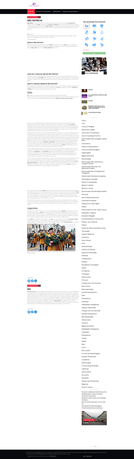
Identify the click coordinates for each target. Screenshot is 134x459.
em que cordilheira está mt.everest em (94, 392)
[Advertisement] (53, 60)
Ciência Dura (86, 277)
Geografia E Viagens (89, 213)
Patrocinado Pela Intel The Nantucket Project (91, 167)
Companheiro (56, 11)
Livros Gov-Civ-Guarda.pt (90, 133)
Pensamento (86, 298)
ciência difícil (86, 372)
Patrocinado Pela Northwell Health (94, 191)
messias (90, 89)
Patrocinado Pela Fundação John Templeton (93, 172)
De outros (85, 375)
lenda (31, 219)
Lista (83, 243)
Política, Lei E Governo (89, 222)
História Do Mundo (88, 249)
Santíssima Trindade (73, 219)
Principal (31, 11)
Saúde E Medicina (88, 234)
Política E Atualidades (89, 182)
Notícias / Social (87, 188)
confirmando (52, 141)
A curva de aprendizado (90, 366)
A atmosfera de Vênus (94, 112)
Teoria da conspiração (90, 73)
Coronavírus (86, 144)
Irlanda (38, 24)
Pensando (85, 378)
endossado (36, 151)
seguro (44, 190)
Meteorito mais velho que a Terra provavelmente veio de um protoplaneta (96, 107)
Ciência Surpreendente (90, 147)
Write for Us (53, 456)
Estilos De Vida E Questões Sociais (94, 228)
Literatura (85, 237)
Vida (83, 295)
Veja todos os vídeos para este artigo (64, 98)
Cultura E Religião (88, 127)
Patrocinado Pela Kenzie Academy (94, 176)
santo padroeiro (71, 23)
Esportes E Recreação (89, 253)
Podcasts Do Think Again (43, 11)
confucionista (32, 291)
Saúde (84, 268)
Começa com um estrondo (91, 311)
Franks (77, 192)
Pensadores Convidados (90, 265)
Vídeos (84, 207)
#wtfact (84, 262)
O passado (85, 332)
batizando (45, 141)
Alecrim (90, 100)
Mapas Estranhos (88, 156)
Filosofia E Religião (32, 17)
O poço (84, 338)
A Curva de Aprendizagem (91, 353)
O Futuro (85, 280)
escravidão (41, 77)
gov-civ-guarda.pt (87, 456)
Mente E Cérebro (88, 185)
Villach (85, 423)
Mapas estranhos (88, 326)
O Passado (85, 274)
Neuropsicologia (87, 289)
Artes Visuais (86, 240)
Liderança (85, 301)
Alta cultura (86, 350)
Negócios (85, 384)
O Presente (86, 271)
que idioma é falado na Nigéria (92, 406)
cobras (41, 212)
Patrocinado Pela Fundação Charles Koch (94, 139)
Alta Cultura (86, 286)
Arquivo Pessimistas (89, 308)
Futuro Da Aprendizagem (91, 150)
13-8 (83, 124)
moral (68, 164)
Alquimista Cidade (88, 130)
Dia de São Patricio (68, 222)
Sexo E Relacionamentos (90, 197)
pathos (63, 144)
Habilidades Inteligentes (90, 304)
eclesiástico (46, 151)
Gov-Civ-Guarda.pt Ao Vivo (91, 136)
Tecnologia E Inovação (89, 179)
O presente (86, 360)
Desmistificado (87, 246)
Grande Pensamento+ (89, 292)
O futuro (85, 323)
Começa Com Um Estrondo (70, 11)
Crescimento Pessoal (89, 201)
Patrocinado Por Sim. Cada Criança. (94, 210)
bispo (65, 44)
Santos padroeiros (48, 47)
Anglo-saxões (49, 26)
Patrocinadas (86, 159)
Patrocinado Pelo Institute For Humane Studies (92, 163)
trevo (58, 87)
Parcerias (85, 194)
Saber (94, 53)
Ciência (84, 225)
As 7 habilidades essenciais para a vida (97, 95)
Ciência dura (86, 320)
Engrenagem (86, 153)
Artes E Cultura (87, 387)
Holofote (85, 256)
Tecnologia (85, 231)
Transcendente (57, 300)
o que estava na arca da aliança (92, 408)
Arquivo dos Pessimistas (90, 381)
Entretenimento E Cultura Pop (92, 219)
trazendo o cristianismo (53, 24)
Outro (84, 120)
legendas (63, 211)
